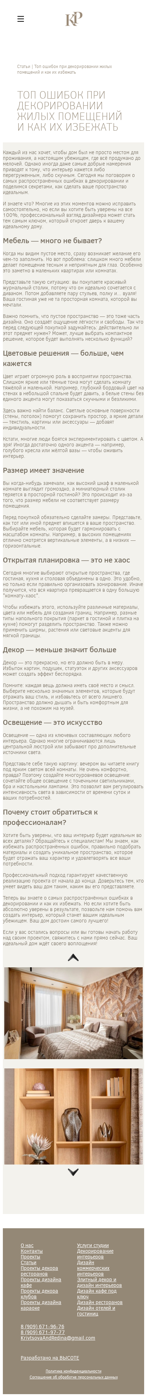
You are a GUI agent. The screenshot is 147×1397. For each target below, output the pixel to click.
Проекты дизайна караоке (41, 1305)
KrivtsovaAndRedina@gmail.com (58, 1337)
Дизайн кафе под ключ (97, 1293)
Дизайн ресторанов (100, 1302)
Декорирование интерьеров (95, 1253)
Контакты (32, 1250)
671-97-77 (43, 1332)
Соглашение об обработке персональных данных (74, 1377)
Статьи (28, 1262)
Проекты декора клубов (39, 1293)
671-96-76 (42, 1326)
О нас (27, 1245)
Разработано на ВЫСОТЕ (50, 1358)
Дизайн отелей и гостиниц (96, 1310)
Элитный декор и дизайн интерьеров (99, 1282)
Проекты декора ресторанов (39, 1271)
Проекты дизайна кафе (41, 1282)
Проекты (30, 1256)
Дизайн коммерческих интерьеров (93, 1268)
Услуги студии (93, 1245)
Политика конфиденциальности (73, 1371)
